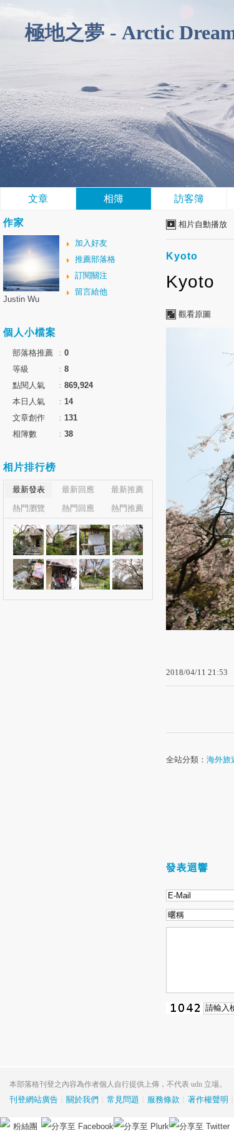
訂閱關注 (91, 275)
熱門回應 (78, 508)
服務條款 (163, 1099)
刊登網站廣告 (33, 1099)
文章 (38, 198)
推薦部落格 (95, 259)
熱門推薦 (127, 508)
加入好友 (91, 243)
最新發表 (28, 489)
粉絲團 (25, 1126)
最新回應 (78, 489)
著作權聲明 (208, 1099)
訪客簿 (189, 198)
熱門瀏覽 (28, 508)
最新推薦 (127, 489)
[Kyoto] (28, 540)
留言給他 (91, 291)
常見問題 (123, 1099)
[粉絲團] (5, 1122)
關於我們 (82, 1099)
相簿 (114, 198)
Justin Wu (21, 299)
